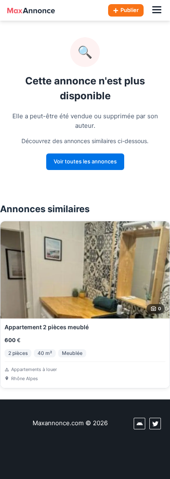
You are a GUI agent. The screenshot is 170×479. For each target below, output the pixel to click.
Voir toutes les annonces (85, 161)
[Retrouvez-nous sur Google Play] (139, 423)
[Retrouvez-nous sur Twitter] (155, 423)
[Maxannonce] (31, 10)
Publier (129, 10)
